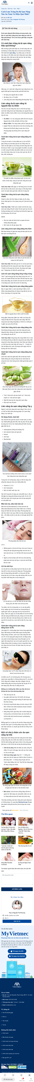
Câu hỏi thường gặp (7, 1012)
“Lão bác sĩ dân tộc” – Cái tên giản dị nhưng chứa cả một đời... (7, 847)
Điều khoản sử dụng (7, 1037)
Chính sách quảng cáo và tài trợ (10, 1053)
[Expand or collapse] (31, 28)
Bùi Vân (10, 17)
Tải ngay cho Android (18, 956)
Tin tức (4, 1024)
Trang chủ (4, 8)
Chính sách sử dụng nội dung (10, 1041)
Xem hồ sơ (17, 921)
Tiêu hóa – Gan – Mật (13, 8)
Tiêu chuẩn (5, 1020)
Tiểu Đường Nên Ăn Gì (25, 846)
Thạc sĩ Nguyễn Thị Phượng (17, 19)
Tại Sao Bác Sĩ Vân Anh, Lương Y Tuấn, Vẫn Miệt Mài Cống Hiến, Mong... (8, 829)
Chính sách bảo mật (7, 1045)
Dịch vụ (4, 1016)
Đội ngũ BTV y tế (6, 1057)
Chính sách (5, 1033)
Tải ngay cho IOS (18, 951)
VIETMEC (4, 3)
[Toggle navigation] (31, 3)
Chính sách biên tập (7, 1049)
